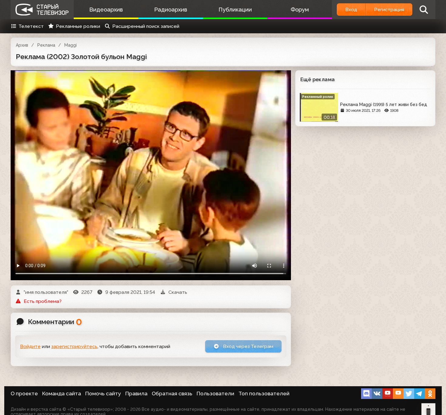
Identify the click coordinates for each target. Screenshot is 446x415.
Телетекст (31, 26)
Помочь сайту (103, 393)
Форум (300, 9)
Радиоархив (170, 9)
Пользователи (215, 393)
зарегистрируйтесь (74, 346)
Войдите (30, 346)
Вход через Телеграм (247, 346)
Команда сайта (61, 393)
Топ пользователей (263, 393)
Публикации (235, 9)
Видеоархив (106, 9)
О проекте (24, 393)
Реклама (46, 45)
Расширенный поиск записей (145, 26)
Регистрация (389, 9)
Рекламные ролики (78, 26)
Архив (22, 45)
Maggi (70, 45)
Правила (136, 393)
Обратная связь (172, 393)
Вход (351, 9)
